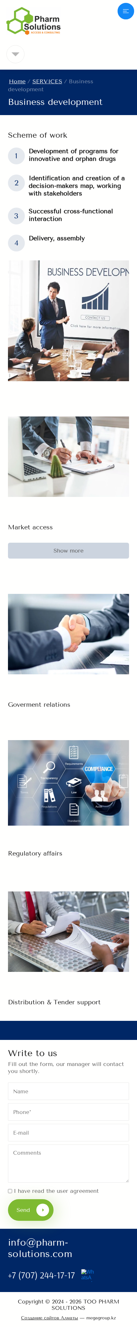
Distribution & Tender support (54, 1002)
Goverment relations (39, 704)
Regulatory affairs (35, 853)
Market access (30, 527)
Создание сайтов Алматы (49, 1318)
